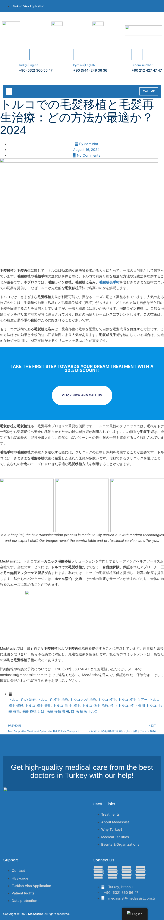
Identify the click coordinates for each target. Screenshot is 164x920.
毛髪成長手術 (109, 282)
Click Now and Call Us (82, 395)
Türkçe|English (28, 65)
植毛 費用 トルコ (143, 705)
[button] (9, 91)
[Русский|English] (78, 54)
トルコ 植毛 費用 (38, 705)
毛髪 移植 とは (33, 711)
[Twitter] (112, 872)
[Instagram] (126, 872)
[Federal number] (137, 54)
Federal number (142, 65)
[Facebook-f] (98, 872)
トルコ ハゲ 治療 (83, 699)
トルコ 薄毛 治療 (95, 705)
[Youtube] (140, 872)
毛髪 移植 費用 (57, 711)
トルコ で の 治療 (22, 699)
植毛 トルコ (119, 705)
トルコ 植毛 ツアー (133, 699)
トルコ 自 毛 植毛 (66, 705)
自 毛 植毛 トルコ (84, 711)
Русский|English (84, 65)
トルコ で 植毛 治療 (53, 699)
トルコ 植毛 (107, 699)
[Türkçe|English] (24, 54)
